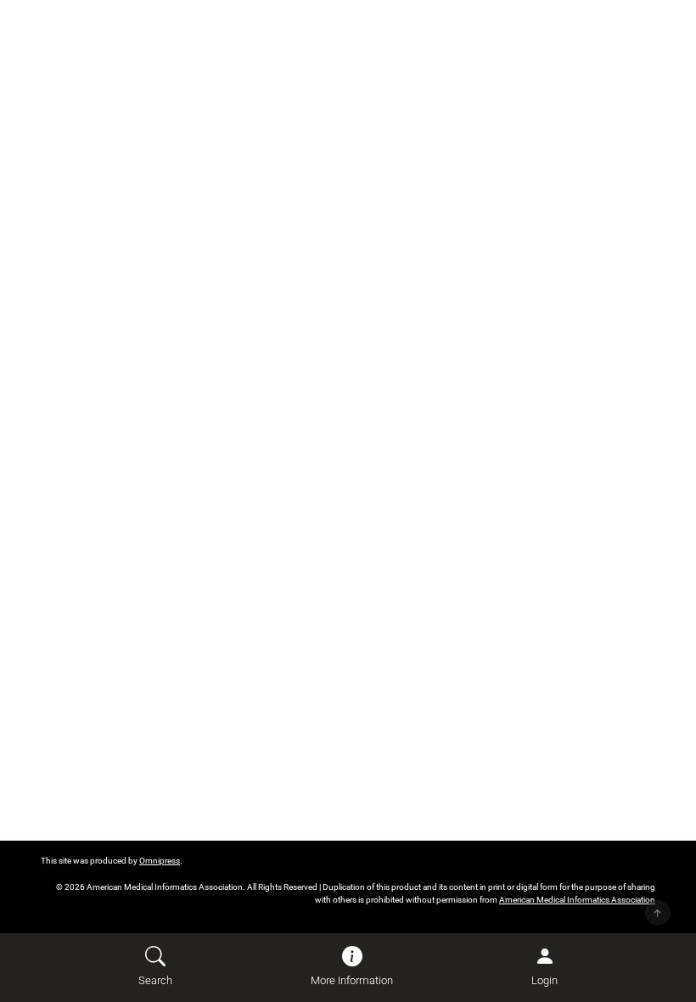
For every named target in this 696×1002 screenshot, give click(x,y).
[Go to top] (658, 913)
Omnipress (159, 860)
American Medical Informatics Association (577, 899)
